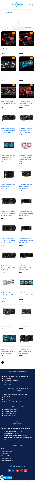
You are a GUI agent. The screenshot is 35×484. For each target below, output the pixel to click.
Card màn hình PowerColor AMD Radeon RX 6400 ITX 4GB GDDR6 (8, 186)
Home (2, 12)
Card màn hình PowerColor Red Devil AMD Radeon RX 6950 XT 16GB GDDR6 (8, 130)
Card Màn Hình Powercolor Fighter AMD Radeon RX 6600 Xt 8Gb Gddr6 (25, 351)
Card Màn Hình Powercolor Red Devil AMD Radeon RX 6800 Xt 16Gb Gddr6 (8, 240)
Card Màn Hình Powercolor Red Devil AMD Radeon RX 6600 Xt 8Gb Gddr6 (25, 324)
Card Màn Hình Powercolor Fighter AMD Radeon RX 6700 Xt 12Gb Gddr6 (8, 324)
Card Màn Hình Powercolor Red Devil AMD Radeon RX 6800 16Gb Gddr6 (8, 267)
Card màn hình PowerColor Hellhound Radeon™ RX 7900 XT (8, 76)
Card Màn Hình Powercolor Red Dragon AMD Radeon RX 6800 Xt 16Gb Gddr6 (26, 213)
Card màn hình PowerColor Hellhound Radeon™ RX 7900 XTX (26, 76)
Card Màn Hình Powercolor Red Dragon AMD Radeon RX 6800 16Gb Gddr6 (26, 240)
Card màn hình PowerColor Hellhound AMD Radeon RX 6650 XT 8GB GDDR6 (8, 157)
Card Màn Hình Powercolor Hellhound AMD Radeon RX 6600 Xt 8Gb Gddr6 (8, 351)
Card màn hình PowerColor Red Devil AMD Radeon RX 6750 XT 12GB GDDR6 (25, 130)
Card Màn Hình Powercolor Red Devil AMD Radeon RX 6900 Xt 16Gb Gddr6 (8, 213)
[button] (32, 4)
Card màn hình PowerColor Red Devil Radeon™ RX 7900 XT (8, 103)
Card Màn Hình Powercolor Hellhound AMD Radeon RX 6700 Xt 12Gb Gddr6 (26, 295)
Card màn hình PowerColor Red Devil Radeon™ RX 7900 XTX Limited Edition (26, 103)
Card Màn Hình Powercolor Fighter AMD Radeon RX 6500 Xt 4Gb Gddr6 (25, 186)
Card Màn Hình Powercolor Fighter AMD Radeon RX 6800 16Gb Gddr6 (25, 267)
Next (9, 362)
